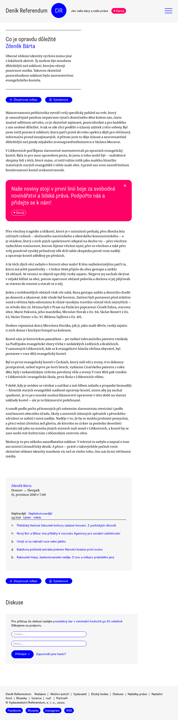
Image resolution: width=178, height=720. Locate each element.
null (48, 698)
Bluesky (21, 698)
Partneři (62, 698)
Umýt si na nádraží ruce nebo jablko (41, 541)
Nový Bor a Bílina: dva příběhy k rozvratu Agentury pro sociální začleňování (68, 533)
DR (59, 10)
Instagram (52, 710)
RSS (69, 710)
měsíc (37, 517)
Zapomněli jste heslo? (51, 654)
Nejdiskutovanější (40, 513)
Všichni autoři (59, 694)
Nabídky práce (137, 694)
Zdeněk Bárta (20, 46)
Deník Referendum (27, 10)
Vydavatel (80, 694)
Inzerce (36, 698)
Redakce (40, 694)
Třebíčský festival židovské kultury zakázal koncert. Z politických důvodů (66, 525)
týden (27, 517)
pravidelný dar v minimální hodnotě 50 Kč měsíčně (87, 621)
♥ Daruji (119, 11)
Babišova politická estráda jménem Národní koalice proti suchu (60, 549)
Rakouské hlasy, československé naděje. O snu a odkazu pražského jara (65, 557)
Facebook (14, 710)
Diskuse (118, 694)
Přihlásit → (22, 654)
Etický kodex (99, 694)
